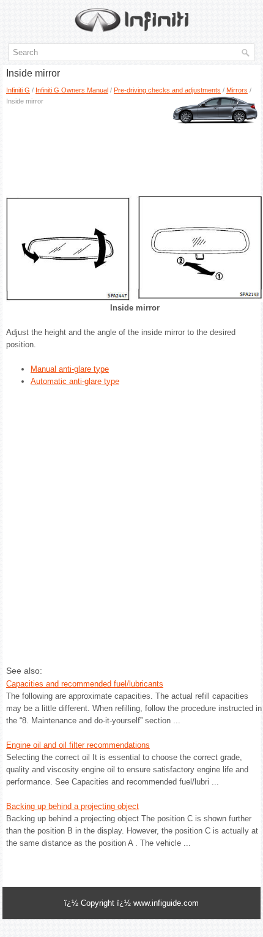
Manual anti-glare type (70, 369)
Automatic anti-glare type (75, 381)
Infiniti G (18, 90)
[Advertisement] (131, 146)
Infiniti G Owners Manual (71, 90)
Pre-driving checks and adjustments (167, 90)
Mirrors (237, 90)
